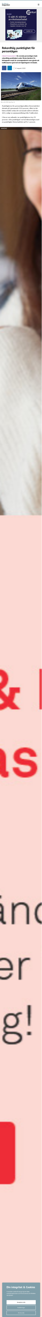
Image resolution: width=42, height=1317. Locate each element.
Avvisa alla (21, 1313)
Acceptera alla (21, 1302)
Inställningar (21, 1307)
